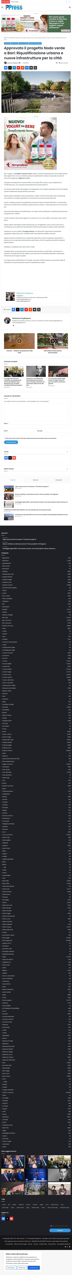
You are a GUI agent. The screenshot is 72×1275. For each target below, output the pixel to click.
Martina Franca (54, 1204)
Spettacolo (5, 1043)
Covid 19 (4, 658)
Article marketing (7, 598)
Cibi (5, 867)
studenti (4, 1084)
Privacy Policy (52, 1244)
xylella (4, 1146)
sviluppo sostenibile (7, 1089)
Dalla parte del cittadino (9, 688)
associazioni (5, 606)
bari (9, 1204)
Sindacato (5, 1024)
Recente (35, 480)
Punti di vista (6, 965)
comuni (4, 644)
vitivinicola (5, 1138)
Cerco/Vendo (9, 1244)
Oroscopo (5, 897)
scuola (4, 997)
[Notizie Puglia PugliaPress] (14, 7)
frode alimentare (7, 775)
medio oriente (6, 848)
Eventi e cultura (6, 734)
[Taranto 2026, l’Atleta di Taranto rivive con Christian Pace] (36, 1175)
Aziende (4, 612)
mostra (4, 870)
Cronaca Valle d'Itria (8, 680)
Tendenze (5, 1100)
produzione (5, 946)
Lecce (47, 1204)
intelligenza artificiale (8, 823)
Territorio (4, 1103)
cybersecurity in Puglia (8, 685)
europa (4, 729)
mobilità (4, 856)
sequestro (5, 1003)
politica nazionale (7, 921)
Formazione (5, 767)
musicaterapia (6, 875)
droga (4, 701)
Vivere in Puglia (6, 1141)
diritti (3, 696)
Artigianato (5, 601)
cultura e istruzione (7, 682)
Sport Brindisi (6, 1068)
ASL (3, 604)
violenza (4, 1136)
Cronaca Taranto (7, 677)
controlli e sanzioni (7, 653)
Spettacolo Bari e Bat (8, 1046)
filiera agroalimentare (8, 761)
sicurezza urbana (7, 1022)
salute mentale (6, 992)
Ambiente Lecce (7, 582)
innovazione (5, 821)
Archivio (30, 1244)
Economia (5, 707)
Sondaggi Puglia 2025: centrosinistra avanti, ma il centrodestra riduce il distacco (41, 502)
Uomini (4, 1122)
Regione (4, 970)
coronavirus (5, 655)
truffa (4, 1111)
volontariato (5, 1144)
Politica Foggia (6, 913)
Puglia (4, 956)
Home (7, 37)
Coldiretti (4, 639)
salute (4, 986)
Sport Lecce (5, 1073)
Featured (4, 756)
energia (4, 718)
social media (5, 1027)
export (4, 753)
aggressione (5, 558)
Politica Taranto (6, 927)
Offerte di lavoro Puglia (20, 1244)
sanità (4, 994)
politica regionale (7, 924)
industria (4, 813)
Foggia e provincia (7, 764)
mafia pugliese (6, 840)
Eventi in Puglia (23, 43)
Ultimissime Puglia (64, 1207)
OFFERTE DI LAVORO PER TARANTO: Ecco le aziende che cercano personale (27, 510)
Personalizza (11, 1267)
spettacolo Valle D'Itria (8, 1060)
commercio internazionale (9, 642)
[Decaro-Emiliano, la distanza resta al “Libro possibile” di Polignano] (9, 496)
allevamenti (5, 568)
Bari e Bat (14, 43)
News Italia (5, 880)
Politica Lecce (6, 918)
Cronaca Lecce (6, 674)
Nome (6, 423)
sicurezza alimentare (8, 1016)
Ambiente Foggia (7, 579)
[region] (23, 1261)
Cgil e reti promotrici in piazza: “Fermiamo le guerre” (32, 486)
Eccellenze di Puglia (8, 704)
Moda (4, 861)
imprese (4, 796)
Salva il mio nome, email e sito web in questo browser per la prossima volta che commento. (31, 438)
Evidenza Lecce (6, 748)
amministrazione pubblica (9, 587)
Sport (3, 1062)
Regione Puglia (35, 1207)
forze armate (6, 769)
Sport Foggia (5, 1070)
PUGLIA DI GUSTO (7, 959)
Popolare (13, 480)
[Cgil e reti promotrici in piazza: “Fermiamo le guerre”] (9, 489)
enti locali (5, 723)
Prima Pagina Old (7, 940)
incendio (4, 799)
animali (4, 590)
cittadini (4, 634)
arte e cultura (6, 596)
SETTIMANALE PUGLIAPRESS (10, 1008)
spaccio (4, 1038)
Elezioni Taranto (6, 715)
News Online (5, 883)
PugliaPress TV (6, 962)
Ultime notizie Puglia (53, 1207)
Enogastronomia (7, 720)
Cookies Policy (43, 1244)
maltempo (5, 842)
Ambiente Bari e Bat (8, 574)
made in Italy (6, 837)
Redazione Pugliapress (13, 63)
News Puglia (5, 1207)
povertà (4, 932)
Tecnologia (5, 1098)
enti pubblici (5, 726)
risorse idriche (6, 984)
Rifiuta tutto (22, 1267)
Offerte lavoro (6, 894)
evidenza (35, 1204)
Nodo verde (15, 176)
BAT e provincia (6, 623)
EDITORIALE (5, 710)
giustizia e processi (7, 786)
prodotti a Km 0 (6, 943)
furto (3, 780)
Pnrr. (46, 185)
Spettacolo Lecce (7, 1054)
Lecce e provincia (7, 834)
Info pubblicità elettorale (63, 1244)
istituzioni (5, 826)
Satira (5, 1081)
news (3, 878)
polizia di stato (20, 1207)
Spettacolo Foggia (7, 1051)
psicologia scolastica (8, 951)
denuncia (5, 693)
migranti (4, 853)
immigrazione (6, 794)
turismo (4, 1114)
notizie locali (5, 889)
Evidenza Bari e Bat (7, 739)
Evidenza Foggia (7, 745)
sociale (4, 1030)
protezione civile (7, 948)
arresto (4, 593)
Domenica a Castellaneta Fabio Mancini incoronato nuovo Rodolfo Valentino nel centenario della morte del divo (35, 382)
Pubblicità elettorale (8, 954)
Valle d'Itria (5, 1127)
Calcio (4, 628)
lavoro (4, 832)
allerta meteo (6, 566)
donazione (5, 699)
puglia (27, 1207)
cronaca (28, 1204)
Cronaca (4, 661)
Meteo (4, 851)
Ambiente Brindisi (7, 577)
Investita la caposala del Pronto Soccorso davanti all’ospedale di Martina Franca (41, 514)
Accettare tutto (33, 1267)
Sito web (39, 431)
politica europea (6, 910)
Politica (4, 902)
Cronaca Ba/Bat (6, 663)
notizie (12, 1207)
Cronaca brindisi (7, 669)
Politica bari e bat (7, 905)
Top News (5, 1106)
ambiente (5, 571)
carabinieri (21, 1204)
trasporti (4, 1108)
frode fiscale (5, 777)
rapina (4, 967)
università (5, 1119)
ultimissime (5, 1117)
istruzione (5, 829)
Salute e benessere (35, 43)
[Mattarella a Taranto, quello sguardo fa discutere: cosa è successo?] (12, 1175)
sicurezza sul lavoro (8, 1019)
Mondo (4, 864)
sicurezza (5, 1013)
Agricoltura (5, 560)
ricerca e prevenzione (8, 975)
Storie (4, 1079)
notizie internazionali (8, 886)
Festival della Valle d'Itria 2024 (10, 758)
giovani (4, 783)
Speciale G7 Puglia (7, 1041)
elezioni (4, 712)
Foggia (41, 1204)
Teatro (4, 1095)
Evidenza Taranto (7, 750)
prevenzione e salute (8, 935)
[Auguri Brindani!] (59, 1188)
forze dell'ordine (6, 772)
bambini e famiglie (7, 615)
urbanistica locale (7, 1125)
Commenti (59, 480)
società (4, 1032)
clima (3, 636)
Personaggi (5, 899)
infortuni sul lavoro (7, 815)
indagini (4, 810)
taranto (43, 1207)
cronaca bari (5, 666)
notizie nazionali (6, 891)
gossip (4, 788)
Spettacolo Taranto (7, 1057)
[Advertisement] (36, 278)
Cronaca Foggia (6, 672)
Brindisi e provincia (7, 625)
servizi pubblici (6, 1005)
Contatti (36, 1244)
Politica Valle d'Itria (7, 929)
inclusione (5, 807)
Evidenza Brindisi (7, 742)
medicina (4, 845)
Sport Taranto (6, 1076)
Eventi (4, 731)
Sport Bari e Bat (6, 1065)
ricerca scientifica (7, 978)
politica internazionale (8, 916)
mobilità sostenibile (7, 859)
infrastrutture (6, 818)
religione (4, 973)
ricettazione (5, 981)
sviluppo (4, 1087)
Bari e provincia (6, 620)
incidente (5, 804)
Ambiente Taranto (7, 585)
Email (6, 431)
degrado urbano (6, 691)
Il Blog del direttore (7, 791)
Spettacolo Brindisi (7, 1049)
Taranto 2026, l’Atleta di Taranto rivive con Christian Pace (26, 1)
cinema (4, 631)
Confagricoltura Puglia (8, 647)
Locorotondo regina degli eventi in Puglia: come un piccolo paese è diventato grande (56, 381)
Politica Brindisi (6, 908)
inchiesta (4, 802)
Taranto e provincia (7, 1092)
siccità (4, 1011)
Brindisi (14, 1204)
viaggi (4, 1130)
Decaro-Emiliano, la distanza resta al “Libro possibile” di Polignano (36, 494)
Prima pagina (6, 937)
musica (4, 872)
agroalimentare (6, 563)
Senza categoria (7, 1000)
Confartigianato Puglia (8, 650)
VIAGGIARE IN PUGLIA (8, 1133)
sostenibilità (5, 1035)
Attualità (12, 37)
